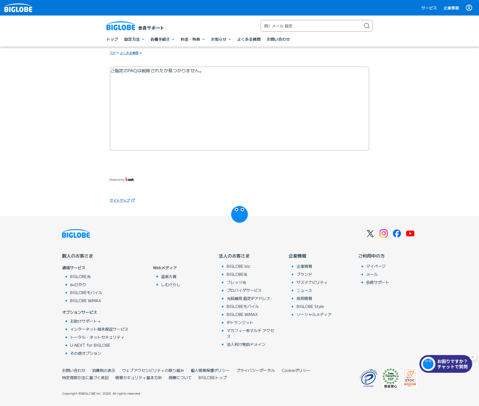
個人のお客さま (77, 255)
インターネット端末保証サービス (99, 329)
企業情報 (451, 8)
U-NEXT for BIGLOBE (90, 345)
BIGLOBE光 (80, 276)
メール (372, 274)
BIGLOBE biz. (239, 266)
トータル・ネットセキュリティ (97, 337)
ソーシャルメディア (314, 314)
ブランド (304, 274)
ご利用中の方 (371, 255)
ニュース (304, 290)
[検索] (366, 25)
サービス (429, 8)
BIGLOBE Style (310, 306)
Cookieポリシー (296, 370)
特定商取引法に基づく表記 (85, 377)
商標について (180, 377)
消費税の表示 (103, 370)
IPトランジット (240, 322)
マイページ (376, 266)
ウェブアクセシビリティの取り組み (153, 370)
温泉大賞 (169, 276)
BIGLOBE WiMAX (85, 300)
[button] (447, 364)
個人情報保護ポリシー (210, 370)
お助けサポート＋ (85, 321)
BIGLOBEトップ (212, 377)
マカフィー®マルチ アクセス (250, 333)
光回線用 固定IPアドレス (248, 298)
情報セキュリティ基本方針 (138, 377)
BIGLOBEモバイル (86, 292)
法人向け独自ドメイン (246, 344)
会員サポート (377, 282)
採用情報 (304, 298)
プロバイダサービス (244, 290)
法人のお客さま (234, 255)
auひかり (78, 284)
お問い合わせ (73, 370)
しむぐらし (170, 284)
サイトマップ (120, 200)
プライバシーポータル (255, 370)
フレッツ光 (236, 282)
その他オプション (85, 353)
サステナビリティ (312, 282)
